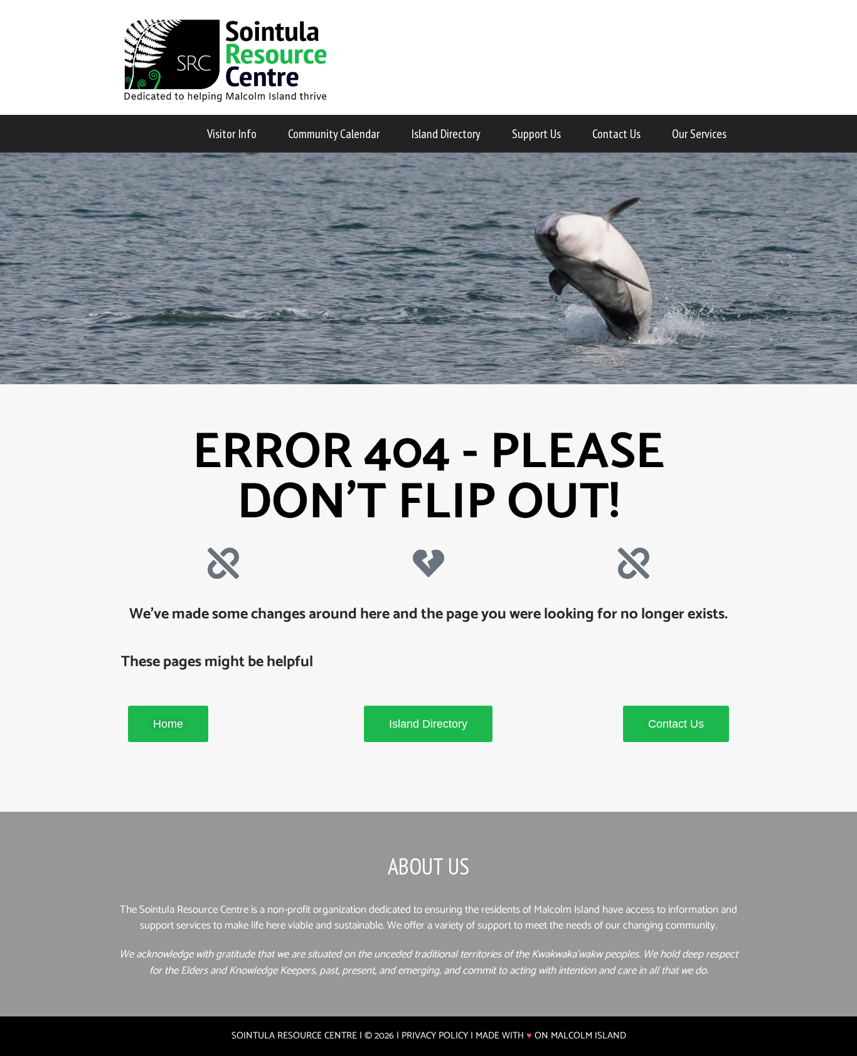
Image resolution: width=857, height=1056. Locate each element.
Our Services (699, 134)
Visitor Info (232, 134)
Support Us (536, 134)
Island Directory (446, 134)
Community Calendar (334, 134)
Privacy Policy (435, 1035)
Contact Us (616, 134)
